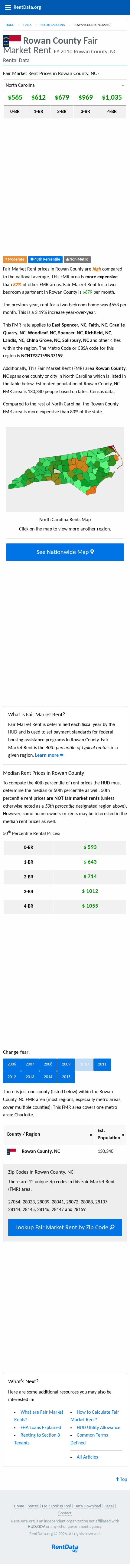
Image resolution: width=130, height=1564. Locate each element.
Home (10, 25)
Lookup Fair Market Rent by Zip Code (62, 1228)
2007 (30, 1064)
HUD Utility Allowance (98, 1427)
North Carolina (53, 25)
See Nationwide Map (63, 552)
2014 (48, 1077)
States (27, 25)
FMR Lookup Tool (56, 1506)
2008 (48, 1064)
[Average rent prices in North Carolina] (14, 1151)
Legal (109, 1506)
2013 (30, 1077)
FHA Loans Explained (41, 1427)
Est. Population (109, 1134)
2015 (66, 1077)
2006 (12, 1064)
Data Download (87, 1506)
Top (123, 1479)
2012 (12, 1077)
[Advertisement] (65, 188)
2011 (102, 1064)
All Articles (87, 1457)
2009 (66, 1064)
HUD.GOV (36, 1527)
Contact (65, 1513)
